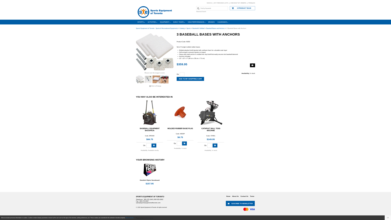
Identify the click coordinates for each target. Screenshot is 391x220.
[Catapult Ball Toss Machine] (211, 112)
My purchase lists (221, 3)
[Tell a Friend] (252, 65)
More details (129, 217)
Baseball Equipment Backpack (150, 129)
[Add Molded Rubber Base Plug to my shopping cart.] (184, 143)
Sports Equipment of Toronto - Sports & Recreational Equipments (157, 28)
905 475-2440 (148, 199)
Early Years (178, 22)
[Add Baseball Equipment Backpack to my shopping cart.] (154, 145)
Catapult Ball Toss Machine (210, 129)
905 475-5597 (144, 201)
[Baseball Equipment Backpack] (149, 112)
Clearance (222, 22)
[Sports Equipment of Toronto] (155, 12)
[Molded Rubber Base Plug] (180, 112)
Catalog (182, 28)
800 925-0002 (158, 199)
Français (251, 3)
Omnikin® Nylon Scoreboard (150, 180)
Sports (140, 22)
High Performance (196, 22)
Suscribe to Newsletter (242, 203)
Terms (252, 196)
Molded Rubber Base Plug (180, 128)
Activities (152, 22)
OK (388, 217)
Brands (211, 22)
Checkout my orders (238, 3)
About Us (235, 196)
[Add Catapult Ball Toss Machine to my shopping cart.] (215, 145)
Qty (178, 74)
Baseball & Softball (198, 28)
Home (228, 196)
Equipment (164, 22)
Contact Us (244, 196)
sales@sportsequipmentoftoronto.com (148, 203)
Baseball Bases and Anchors (215, 28)
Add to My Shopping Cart (190, 79)
